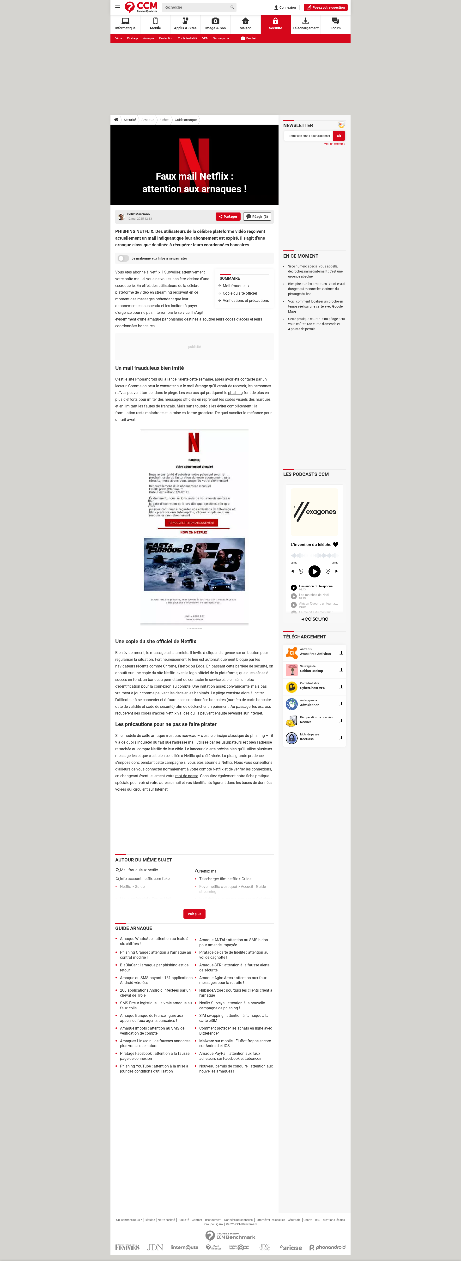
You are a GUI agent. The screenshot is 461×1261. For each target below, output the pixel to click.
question (329, 7)
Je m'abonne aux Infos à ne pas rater (159, 258)
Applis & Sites (185, 28)
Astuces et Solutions (255, 899)
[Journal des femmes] (127, 1247)
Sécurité (130, 120)
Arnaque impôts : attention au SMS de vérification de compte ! (152, 1031)
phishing (235, 392)
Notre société (166, 1220)
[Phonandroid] (327, 1247)
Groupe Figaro (213, 1224)
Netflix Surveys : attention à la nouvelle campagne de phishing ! (232, 1005)
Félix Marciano (138, 214)
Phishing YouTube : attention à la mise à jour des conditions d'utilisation (154, 1068)
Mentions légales (334, 1220)
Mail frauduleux (236, 286)
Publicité (183, 1220)
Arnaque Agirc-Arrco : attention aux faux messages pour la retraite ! (233, 980)
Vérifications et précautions (246, 300)
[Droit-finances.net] (213, 1247)
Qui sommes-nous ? (129, 1220)
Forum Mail (161, 899)
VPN (205, 38)
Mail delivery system (216, 899)
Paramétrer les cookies (270, 1220)
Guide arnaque (186, 120)
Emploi (250, 38)
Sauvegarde (221, 38)
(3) (260, 216)
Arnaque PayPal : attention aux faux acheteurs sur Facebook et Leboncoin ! (231, 1056)
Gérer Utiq (294, 1220)
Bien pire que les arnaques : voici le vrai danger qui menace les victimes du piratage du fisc (316, 289)
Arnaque (148, 38)
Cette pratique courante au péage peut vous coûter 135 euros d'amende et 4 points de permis (316, 324)
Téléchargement (306, 28)
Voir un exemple (334, 144)
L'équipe (150, 1220)
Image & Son (215, 28)
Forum (336, 28)
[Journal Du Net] (155, 1247)
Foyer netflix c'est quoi (218, 886)
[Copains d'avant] (239, 1247)
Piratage (132, 38)
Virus (118, 38)
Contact (197, 1220)
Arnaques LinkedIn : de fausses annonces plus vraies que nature (155, 1043)
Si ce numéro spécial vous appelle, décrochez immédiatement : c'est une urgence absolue (315, 271)
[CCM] (141, 7)
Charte (307, 1220)
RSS (317, 1220)
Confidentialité (187, 38)
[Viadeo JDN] (265, 1247)
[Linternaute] (185, 1247)
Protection (166, 38)
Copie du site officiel (240, 293)
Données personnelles (238, 1220)
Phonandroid (146, 379)
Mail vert (127, 899)
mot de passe (186, 776)
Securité (275, 28)
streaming (163, 292)
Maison (245, 28)
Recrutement (213, 1220)
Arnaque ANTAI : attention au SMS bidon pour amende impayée (233, 942)
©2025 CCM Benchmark (241, 1224)
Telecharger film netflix (218, 879)
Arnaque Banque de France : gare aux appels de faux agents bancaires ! (151, 1018)
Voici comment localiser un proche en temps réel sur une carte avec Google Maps (315, 306)
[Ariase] (291, 1247)
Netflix (155, 272)
